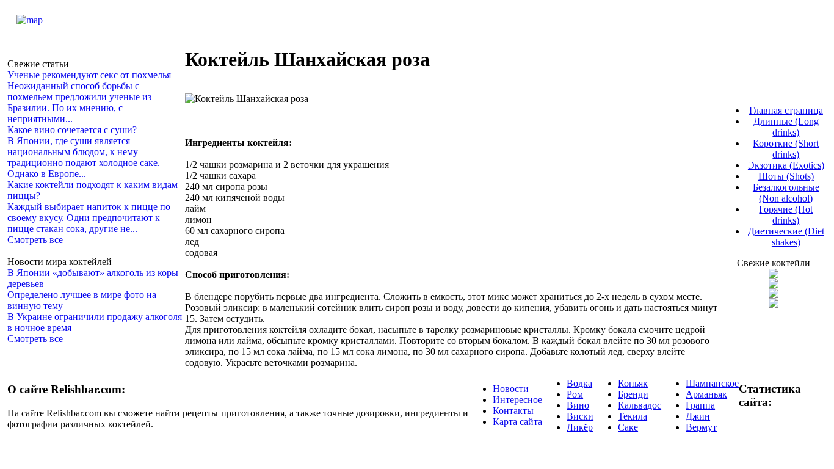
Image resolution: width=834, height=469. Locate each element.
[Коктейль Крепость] (773, 294)
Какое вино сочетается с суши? (72, 130)
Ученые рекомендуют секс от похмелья (89, 75)
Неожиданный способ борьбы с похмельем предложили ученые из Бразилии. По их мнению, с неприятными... (79, 102)
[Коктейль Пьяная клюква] (773, 275)
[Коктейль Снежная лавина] (773, 304)
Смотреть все (35, 239)
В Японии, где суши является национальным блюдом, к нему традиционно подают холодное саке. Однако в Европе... (83, 157)
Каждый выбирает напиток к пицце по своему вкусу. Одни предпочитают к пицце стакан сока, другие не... (88, 218)
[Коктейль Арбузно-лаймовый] (773, 285)
